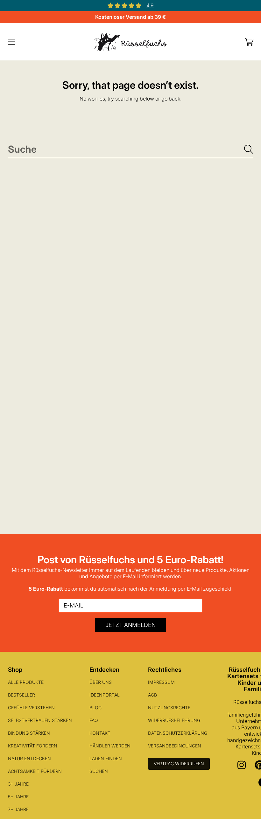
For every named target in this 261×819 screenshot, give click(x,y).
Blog (95, 707)
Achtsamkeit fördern (35, 771)
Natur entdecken (29, 758)
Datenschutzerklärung (177, 733)
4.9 (150, 5)
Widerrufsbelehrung (174, 720)
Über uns (100, 682)
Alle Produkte (26, 682)
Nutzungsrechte (169, 707)
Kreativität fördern (32, 745)
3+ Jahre (18, 784)
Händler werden (109, 745)
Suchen (98, 771)
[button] (11, 42)
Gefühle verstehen (31, 707)
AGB (152, 695)
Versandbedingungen (174, 745)
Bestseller (21, 695)
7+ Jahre (18, 809)
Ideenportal (104, 695)
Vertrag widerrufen (179, 763)
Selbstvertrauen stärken (40, 720)
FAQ (93, 720)
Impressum (161, 682)
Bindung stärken (29, 733)
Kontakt (99, 733)
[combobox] (130, 149)
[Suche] (248, 149)
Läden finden (105, 758)
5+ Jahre (18, 796)
